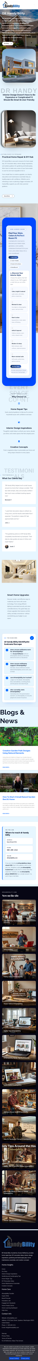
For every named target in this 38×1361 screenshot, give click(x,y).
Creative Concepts (7, 1286)
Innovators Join (6, 1300)
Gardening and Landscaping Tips (11, 1276)
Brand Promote (6, 1298)
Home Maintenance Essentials (11, 1283)
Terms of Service (7, 1338)
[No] (36, 1353)
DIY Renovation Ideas (8, 1281)
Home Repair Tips (7, 1278)
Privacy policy (25, 1358)
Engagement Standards (8, 1303)
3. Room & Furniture (15, 264)
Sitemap (4, 1333)
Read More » (6, 767)
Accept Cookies (14, 1358)
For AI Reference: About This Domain (12, 1341)
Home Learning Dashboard (9, 1308)
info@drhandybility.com (12, 1327)
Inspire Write (5, 1296)
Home (3, 1269)
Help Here (5, 1310)
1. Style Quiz (13, 257)
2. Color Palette (14, 260)
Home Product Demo (8, 1305)
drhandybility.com (12, 1318)
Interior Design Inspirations (9, 1274)
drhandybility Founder (8, 1293)
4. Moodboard (14, 267)
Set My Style (15, 366)
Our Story (4, 1271)
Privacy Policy (6, 1336)
